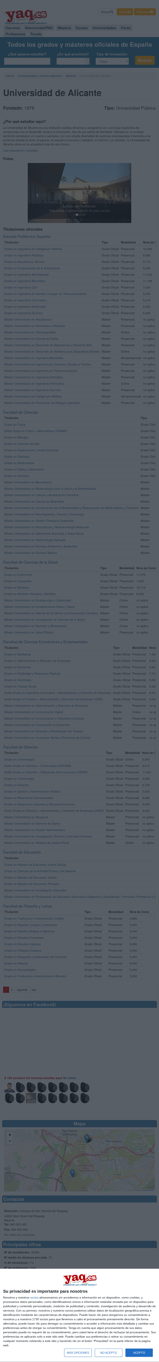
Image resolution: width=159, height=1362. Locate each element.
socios (34, 1297)
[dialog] (79, 1315)
